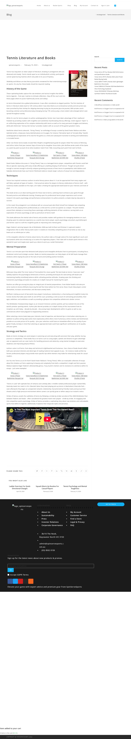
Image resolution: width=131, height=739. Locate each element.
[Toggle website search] (120, 5)
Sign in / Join (105, 5)
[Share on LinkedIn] (57, 471)
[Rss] (30, 581)
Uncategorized (47, 65)
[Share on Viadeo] (81, 471)
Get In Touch (111, 504)
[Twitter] (15, 581)
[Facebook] (10, 581)
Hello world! (115, 105)
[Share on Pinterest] (52, 471)
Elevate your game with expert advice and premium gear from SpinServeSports (45, 587)
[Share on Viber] (62, 471)
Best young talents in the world (113, 120)
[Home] (94, 15)
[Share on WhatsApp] (86, 471)
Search (96, 57)
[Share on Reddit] (71, 471)
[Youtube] (20, 581)
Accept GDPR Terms (19, 575)
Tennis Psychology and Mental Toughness (75, 487)
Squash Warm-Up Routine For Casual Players (47, 487)
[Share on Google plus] (47, 471)
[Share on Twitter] (37, 471)
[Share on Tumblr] (76, 471)
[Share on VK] (66, 471)
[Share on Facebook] (42, 471)
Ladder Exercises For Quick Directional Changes (19, 487)
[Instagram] (25, 581)
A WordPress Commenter (102, 105)
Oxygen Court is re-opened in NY (114, 108)
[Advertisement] (65, 35)
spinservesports (14, 65)
